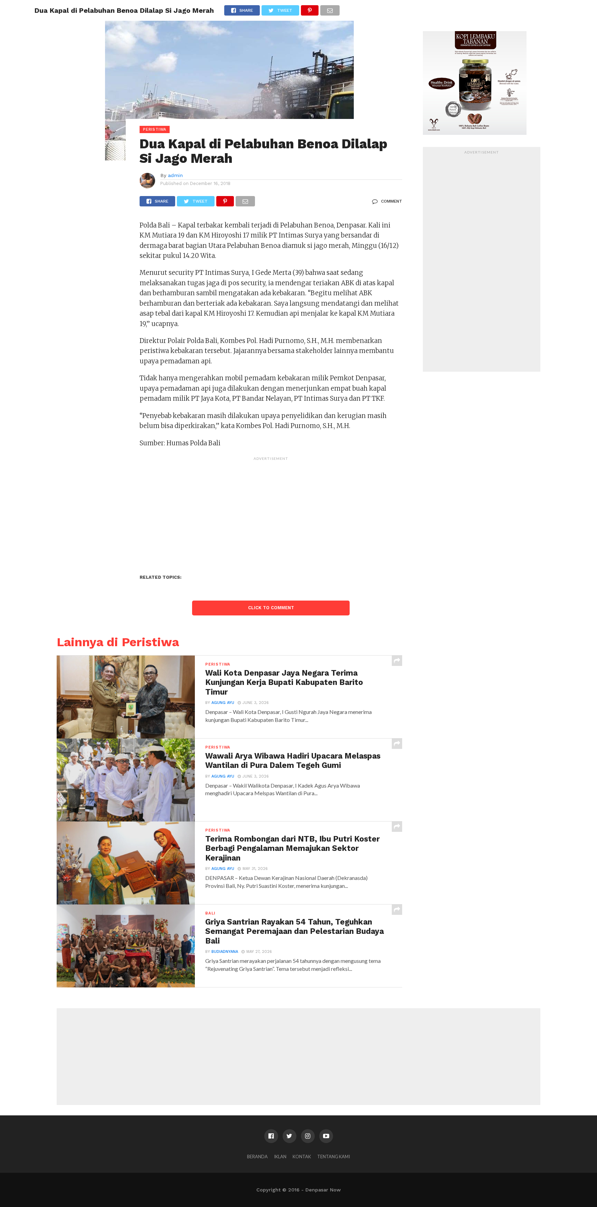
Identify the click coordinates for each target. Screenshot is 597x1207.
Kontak (302, 1156)
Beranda (257, 1156)
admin (175, 175)
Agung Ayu (222, 702)
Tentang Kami (333, 1156)
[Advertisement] (271, 512)
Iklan (280, 1156)
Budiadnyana (224, 951)
